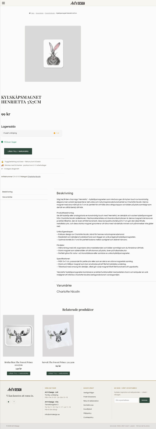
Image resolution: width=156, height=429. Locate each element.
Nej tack (78, 228)
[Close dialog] (100, 198)
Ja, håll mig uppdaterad (78, 223)
